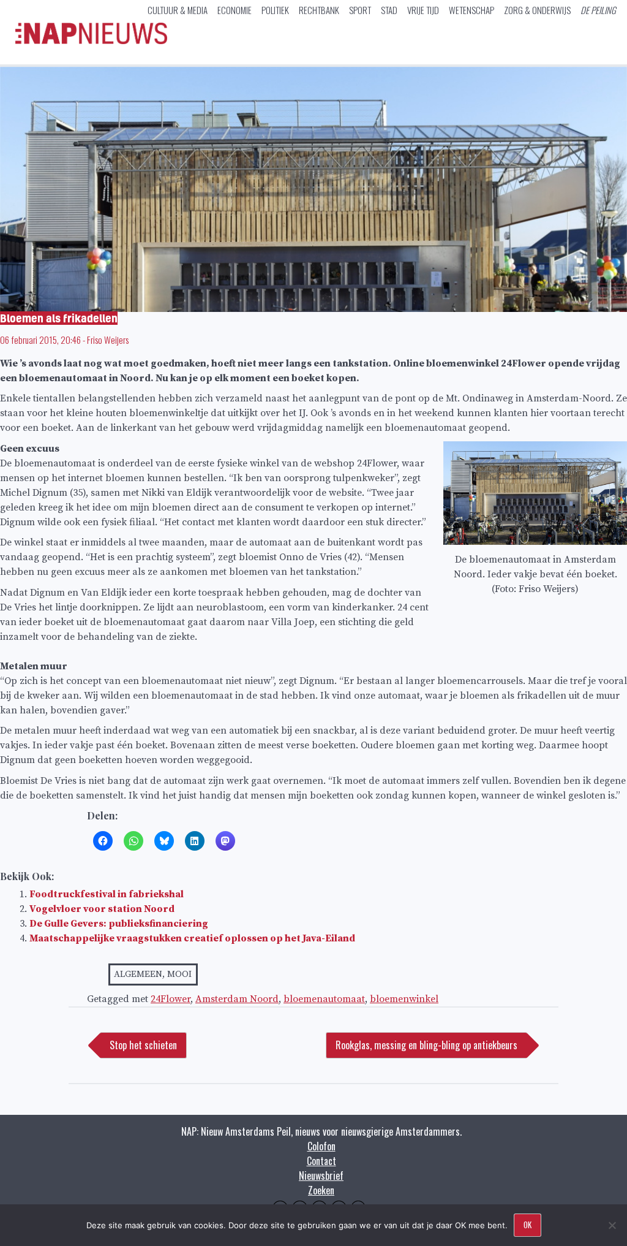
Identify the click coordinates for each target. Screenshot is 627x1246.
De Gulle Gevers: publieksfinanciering (118, 923)
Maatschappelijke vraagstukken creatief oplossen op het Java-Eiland (192, 938)
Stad (389, 10)
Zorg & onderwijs (537, 10)
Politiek (275, 10)
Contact (321, 1160)
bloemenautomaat (324, 999)
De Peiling (598, 10)
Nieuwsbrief (321, 1175)
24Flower (170, 999)
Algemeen (138, 974)
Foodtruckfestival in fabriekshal (106, 894)
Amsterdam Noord (237, 999)
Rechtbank (319, 10)
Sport (360, 10)
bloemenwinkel (404, 999)
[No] (612, 1225)
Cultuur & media (178, 10)
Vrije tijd (423, 10)
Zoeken (321, 1190)
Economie (234, 10)
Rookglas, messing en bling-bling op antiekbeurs (426, 1045)
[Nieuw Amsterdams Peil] (91, 41)
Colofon (321, 1146)
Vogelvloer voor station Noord (102, 909)
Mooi (179, 974)
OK (527, 1224)
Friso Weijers (108, 339)
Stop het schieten (143, 1045)
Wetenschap (471, 10)
